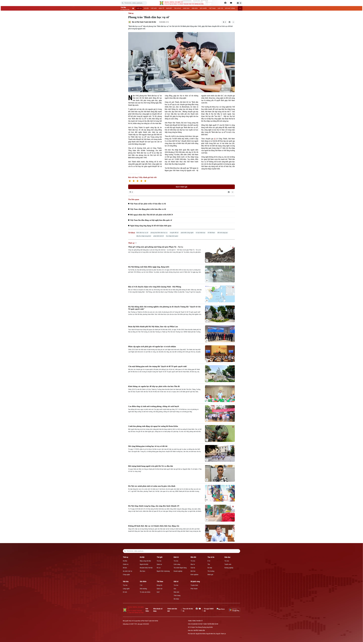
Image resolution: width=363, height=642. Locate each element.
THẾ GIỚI (154, 8)
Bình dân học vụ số (142, 232)
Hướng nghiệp (228, 568)
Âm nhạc (176, 599)
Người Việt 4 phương (163, 571)
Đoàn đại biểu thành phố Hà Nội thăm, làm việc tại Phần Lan (153, 326)
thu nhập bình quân (172, 236)
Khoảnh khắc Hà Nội (146, 568)
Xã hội (125, 568)
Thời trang (177, 595)
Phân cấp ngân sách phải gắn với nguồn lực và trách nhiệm (152, 346)
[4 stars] (141, 181)
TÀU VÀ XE (177, 8)
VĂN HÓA (195, 8)
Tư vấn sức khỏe (145, 592)
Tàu (208, 564)
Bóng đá (159, 585)
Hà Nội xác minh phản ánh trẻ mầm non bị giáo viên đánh (151, 486)
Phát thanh (194, 589)
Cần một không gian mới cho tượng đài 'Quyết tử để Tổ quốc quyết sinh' (157, 366)
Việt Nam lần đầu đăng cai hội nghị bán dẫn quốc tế (151, 220)
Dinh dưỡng (143, 589)
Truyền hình (194, 585)
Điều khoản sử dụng (157, 610)
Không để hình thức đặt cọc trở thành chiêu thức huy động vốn (153, 526)
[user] (239, 3)
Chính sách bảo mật (172, 610)
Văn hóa (125, 581)
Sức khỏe (143, 581)
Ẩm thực (142, 571)
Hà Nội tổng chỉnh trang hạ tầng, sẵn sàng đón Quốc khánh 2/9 (153, 506)
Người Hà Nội (144, 564)
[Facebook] (225, 3)
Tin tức (159, 561)
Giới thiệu (147, 610)
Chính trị (125, 564)
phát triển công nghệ (187, 232)
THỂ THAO (212, 8)
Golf (158, 592)
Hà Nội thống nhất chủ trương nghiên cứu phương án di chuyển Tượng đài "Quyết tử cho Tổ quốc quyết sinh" (164, 308)
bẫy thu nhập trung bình (144, 236)
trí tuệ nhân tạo (200, 232)
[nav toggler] (240, 8)
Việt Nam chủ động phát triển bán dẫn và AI (148, 209)
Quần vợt (159, 589)
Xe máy (209, 568)
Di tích (125, 592)
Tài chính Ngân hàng (180, 568)
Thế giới (159, 557)
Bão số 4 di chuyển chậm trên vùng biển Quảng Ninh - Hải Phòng (154, 287)
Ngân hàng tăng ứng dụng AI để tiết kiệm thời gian (150, 226)
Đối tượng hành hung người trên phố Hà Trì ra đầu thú (150, 466)
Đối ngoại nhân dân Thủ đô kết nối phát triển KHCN (151, 215)
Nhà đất (193, 557)
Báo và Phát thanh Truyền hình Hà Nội (144, 22)
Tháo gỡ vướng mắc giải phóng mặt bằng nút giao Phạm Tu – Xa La (155, 247)
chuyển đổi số (174, 232)
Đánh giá (210, 574)
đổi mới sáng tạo (223, 232)
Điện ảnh (176, 592)
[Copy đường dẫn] (233, 22)
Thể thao (160, 581)
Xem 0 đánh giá (181, 187)
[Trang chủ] (133, 8)
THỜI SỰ (139, 8)
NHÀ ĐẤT (169, 8)
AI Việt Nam (211, 232)
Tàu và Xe (210, 557)
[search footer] (125, 551)
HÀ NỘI (146, 8)
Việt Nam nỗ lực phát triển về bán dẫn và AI (148, 204)
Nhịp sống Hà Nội (145, 561)
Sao (175, 589)
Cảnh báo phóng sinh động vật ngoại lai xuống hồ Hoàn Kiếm (153, 426)
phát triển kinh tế (159, 236)
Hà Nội (125, 561)
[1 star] (129, 181)
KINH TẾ (161, 8)
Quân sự (159, 564)
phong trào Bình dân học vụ (159, 232)
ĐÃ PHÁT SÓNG (230, 8)
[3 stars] (137, 181)
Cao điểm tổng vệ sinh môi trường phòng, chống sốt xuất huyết (153, 406)
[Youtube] (231, 3)
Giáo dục (227, 557)
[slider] (181, 85)
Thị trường (210, 571)
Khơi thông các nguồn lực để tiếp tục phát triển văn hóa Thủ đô (154, 386)
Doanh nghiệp (178, 571)
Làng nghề (126, 589)
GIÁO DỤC (186, 8)
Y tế (141, 585)
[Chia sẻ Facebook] (229, 22)
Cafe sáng (177, 564)
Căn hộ (193, 568)
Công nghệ (126, 574)
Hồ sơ (158, 568)
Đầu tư (193, 564)
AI (214, 139)
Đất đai (193, 571)
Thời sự (130, 13)
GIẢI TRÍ (220, 8)
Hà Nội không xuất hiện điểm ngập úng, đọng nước (148, 267)
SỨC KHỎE (203, 8)
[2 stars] (133, 181)
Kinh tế (176, 557)
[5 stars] (145, 181)
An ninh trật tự (127, 571)
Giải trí (176, 581)
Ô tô (208, 561)
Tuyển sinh (227, 564)
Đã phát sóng (195, 581)
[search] (123, 3)
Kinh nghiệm (194, 574)
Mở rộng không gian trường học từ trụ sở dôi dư (147, 446)
